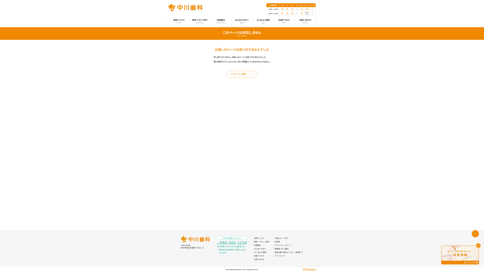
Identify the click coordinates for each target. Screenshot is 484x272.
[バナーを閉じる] (478, 245)
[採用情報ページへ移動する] (460, 255)
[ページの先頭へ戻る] (475, 233)
